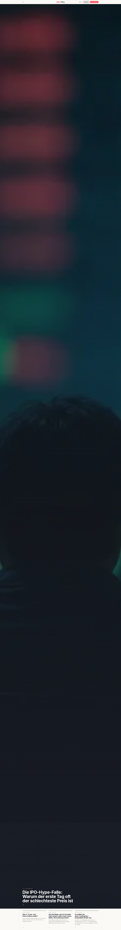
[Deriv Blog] (60, 2)
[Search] (23, 2)
